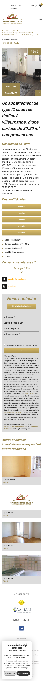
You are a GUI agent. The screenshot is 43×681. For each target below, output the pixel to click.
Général (21, 207)
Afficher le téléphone (22, 306)
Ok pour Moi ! (23, 673)
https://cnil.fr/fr (29, 394)
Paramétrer (10, 673)
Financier (21, 220)
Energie (21, 226)
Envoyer (21, 350)
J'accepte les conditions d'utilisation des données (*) (22, 345)
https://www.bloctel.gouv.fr (13, 412)
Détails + (21, 213)
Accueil (4, 31)
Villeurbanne (17, 31)
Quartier (21, 233)
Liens (36, 655)
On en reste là (21, 644)
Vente (10, 31)
